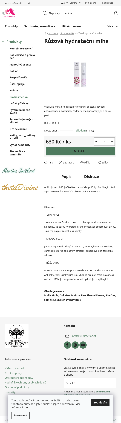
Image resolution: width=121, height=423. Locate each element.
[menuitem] (11, 26)
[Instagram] (75, 345)
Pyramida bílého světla (20, 111)
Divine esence (18, 129)
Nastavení (20, 415)
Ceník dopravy (13, 373)
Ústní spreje (17, 84)
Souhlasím (100, 402)
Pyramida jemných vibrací (21, 121)
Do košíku (80, 151)
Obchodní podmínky (17, 387)
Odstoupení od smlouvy (19, 378)
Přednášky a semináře (17, 153)
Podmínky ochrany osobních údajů (25, 382)
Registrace (107, 2)
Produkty (14, 41)
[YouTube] (83, 345)
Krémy (14, 90)
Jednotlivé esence (20, 64)
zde (25, 407)
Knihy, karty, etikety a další (22, 137)
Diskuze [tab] (91, 176)
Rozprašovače (18, 77)
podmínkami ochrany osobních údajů (87, 393)
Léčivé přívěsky (19, 103)
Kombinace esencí (21, 48)
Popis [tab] (66, 176)
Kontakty (10, 392)
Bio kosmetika (19, 97)
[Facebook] (67, 345)
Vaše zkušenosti (13, 3)
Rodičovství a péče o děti (22, 56)
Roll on (14, 71)
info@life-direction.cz (84, 336)
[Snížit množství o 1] (96, 142)
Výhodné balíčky (20, 145)
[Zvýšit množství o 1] (112, 142)
